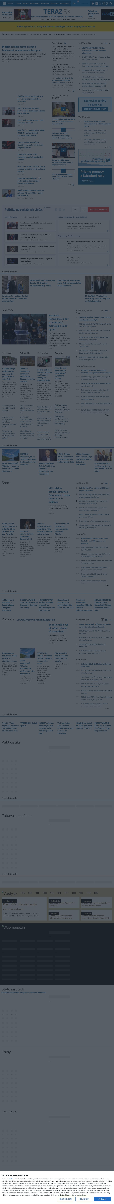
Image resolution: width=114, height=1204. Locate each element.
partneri (11, 1179)
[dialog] (57, 1187)
